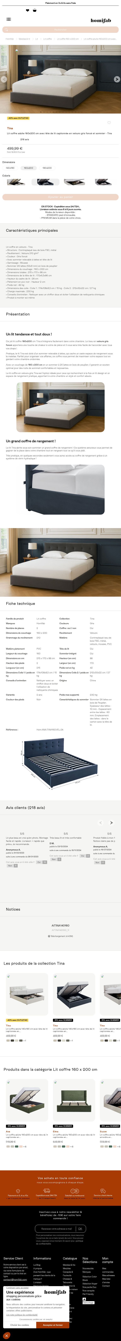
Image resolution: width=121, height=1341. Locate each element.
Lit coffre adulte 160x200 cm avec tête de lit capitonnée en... (27, 1136)
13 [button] (78, 112)
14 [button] (81, 112)
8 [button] (62, 112)
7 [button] (59, 112)
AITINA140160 (60, 925)
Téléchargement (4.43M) (61, 936)
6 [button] (56, 112)
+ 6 (24, 1146)
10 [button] (69, 112)
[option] (60, 79)
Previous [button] (4, 79)
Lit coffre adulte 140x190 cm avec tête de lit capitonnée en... (27, 1030)
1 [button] (40, 112)
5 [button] (53, 112)
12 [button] (75, 112)
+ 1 (24, 1041)
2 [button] (44, 112)
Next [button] (117, 79)
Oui (41, 862)
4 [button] (50, 112)
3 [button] (47, 112)
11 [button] (72, 112)
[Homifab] (101, 21)
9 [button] (66, 112)
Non (12, 865)
